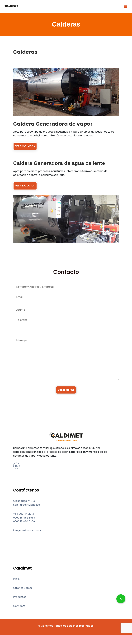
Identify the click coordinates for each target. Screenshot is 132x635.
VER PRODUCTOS (25, 146)
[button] (120, 598)
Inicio (16, 579)
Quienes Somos (23, 588)
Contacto (19, 606)
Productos (19, 597)
